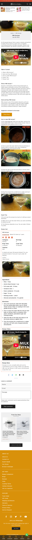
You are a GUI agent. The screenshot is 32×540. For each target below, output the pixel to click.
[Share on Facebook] (8, 375)
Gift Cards (5, 498)
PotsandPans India (14, 534)
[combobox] (27, 4)
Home (12, 33)
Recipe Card (6, 79)
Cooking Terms (6, 483)
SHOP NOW (5, 439)
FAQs (3, 481)
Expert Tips (6, 77)
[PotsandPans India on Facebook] (6, 517)
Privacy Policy (6, 507)
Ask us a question (7, 488)
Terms (23, 534)
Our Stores (5, 464)
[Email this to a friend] (23, 375)
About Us (5, 456)
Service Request (7, 510)
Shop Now (6, 114)
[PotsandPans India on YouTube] (26, 517)
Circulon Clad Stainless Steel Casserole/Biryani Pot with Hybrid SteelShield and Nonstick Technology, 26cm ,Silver (9, 433)
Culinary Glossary (7, 486)
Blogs (4, 476)
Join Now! (16, 528)
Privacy (20, 534)
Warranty (5, 503)
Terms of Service (7, 505)
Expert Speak (6, 461)
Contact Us (5, 459)
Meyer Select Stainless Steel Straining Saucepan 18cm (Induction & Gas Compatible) (22, 433)
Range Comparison (7, 474)
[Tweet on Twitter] (12, 375)
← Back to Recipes (16, 445)
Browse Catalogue (7, 466)
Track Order (5, 496)
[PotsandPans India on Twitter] (16, 517)
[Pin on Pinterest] (19, 375)
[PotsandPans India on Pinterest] (21, 517)
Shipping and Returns (8, 500)
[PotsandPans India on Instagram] (11, 517)
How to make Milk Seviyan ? (10, 75)
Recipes (4, 479)
